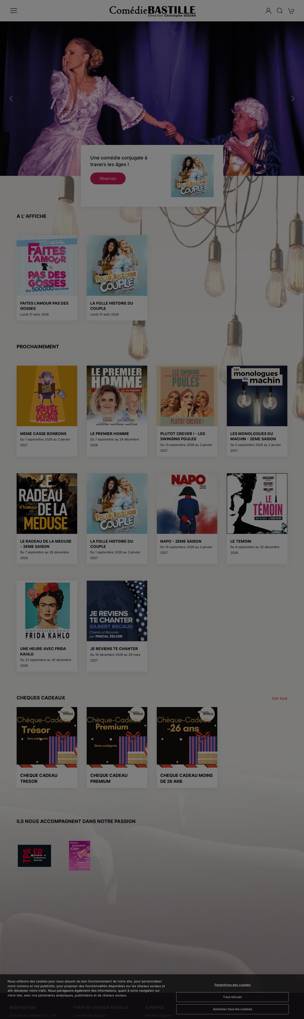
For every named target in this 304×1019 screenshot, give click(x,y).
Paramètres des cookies (232, 985)
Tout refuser (232, 997)
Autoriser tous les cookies (232, 1009)
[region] (152, 996)
